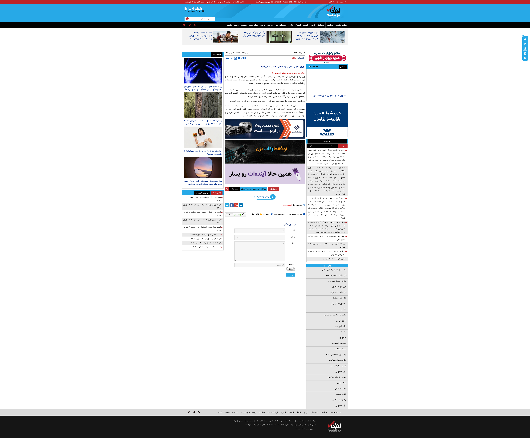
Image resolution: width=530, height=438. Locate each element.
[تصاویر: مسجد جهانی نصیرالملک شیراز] (327, 82)
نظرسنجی (188, 2)
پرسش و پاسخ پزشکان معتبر (334, 269)
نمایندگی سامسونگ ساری (335, 315)
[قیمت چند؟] (525, 44)
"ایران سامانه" (300, 429)
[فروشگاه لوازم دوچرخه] (265, 152)
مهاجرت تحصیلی (339, 343)
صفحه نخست (341, 25)
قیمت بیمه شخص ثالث (336, 354)
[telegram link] (194, 412)
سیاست (330, 25)
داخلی (293, 58)
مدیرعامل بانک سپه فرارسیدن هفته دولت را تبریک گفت (202, 199)
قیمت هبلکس (340, 349)
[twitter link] (188, 412)
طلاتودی (342, 337)
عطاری (343, 309)
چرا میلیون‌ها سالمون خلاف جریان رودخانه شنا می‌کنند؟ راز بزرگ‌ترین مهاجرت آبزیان (307, 35)
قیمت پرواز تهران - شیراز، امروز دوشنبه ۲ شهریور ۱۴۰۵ (202, 206)
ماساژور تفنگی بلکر (338, 303)
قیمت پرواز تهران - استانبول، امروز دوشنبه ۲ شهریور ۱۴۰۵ (202, 229)
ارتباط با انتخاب (238, 2)
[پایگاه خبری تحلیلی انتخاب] (336, 12)
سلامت (244, 25)
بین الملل (320, 25)
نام (294, 230)
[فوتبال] (525, 48)
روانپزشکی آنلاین (339, 399)
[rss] (195, 25)
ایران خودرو (287, 205)
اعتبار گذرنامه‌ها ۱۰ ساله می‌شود (334, 258)
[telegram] (190, 25)
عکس (229, 25)
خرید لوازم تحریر (339, 286)
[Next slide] (310, 66)
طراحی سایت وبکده (338, 365)
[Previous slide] (317, 66)
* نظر (293, 243)
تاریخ (313, 25)
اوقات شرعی (210, 2)
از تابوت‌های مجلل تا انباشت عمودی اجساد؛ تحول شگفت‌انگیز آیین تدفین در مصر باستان (203, 122)
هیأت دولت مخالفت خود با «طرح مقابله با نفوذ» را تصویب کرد (326, 238)
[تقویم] (525, 53)
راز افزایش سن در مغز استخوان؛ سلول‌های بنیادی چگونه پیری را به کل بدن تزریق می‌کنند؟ (203, 88)
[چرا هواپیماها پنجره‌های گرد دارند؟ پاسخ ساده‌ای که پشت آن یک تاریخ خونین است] (203, 167)
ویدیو (236, 25)
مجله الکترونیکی (261, 421)
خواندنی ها (253, 25)
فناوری (290, 25)
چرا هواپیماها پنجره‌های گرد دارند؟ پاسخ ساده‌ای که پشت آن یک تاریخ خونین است (203, 183)
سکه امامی (341, 382)
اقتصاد (305, 25)
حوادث (270, 25)
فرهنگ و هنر (280, 25)
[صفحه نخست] (525, 39)
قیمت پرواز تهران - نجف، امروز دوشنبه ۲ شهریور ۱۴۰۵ (202, 221)
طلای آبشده (341, 394)
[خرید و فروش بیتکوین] (327, 120)
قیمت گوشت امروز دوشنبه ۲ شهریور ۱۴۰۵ (206, 242)
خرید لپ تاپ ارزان (338, 292)
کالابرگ (343, 332)
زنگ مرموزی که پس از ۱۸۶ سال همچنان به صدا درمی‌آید (253, 34)
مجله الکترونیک (199, 2)
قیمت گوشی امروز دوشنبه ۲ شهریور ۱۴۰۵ (206, 238)
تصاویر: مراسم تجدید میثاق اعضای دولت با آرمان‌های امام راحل (326, 253)
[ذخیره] (235, 58)
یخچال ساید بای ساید (337, 281)
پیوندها (228, 2)
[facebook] (232, 205)
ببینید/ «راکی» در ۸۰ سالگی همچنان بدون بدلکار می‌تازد (326, 245)
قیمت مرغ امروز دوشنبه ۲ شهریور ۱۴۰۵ (207, 246)
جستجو (241, 421)
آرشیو (234, 421)
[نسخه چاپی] (227, 58)
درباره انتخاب (311, 421)
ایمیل (293, 236)
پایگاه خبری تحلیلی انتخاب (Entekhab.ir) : (288, 73)
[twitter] (184, 25)
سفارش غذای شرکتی (337, 360)
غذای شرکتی (341, 320)
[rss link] (199, 412)
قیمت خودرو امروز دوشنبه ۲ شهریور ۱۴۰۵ (206, 234)
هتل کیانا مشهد (339, 298)
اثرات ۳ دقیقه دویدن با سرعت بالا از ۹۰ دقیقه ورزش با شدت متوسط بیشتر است (200, 35)
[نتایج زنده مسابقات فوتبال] (525, 58)
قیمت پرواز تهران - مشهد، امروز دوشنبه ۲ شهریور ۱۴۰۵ (202, 214)
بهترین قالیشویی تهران (336, 377)
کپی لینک (273, 189)
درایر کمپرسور (340, 326)
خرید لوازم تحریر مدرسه (336, 275)
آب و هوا (220, 2)
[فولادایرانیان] (265, 129)
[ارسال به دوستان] (231, 58)
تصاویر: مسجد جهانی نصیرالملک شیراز (329, 95)
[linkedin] (241, 205)
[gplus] (236, 205)
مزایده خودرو (341, 371)
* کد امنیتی (291, 264)
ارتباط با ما (300, 421)
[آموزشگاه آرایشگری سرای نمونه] (265, 174)
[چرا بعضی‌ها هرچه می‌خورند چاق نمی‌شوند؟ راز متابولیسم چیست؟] (203, 137)
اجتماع (298, 25)
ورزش (262, 25)
